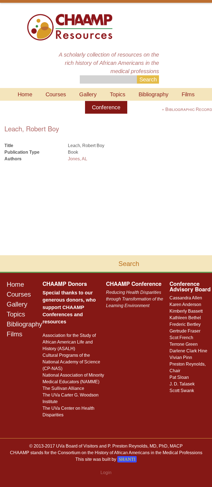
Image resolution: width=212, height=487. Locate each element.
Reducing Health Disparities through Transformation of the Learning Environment (134, 299)
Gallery (88, 94)
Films (188, 94)
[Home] (70, 26)
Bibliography (153, 94)
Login (106, 472)
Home (25, 94)
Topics (117, 94)
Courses (56, 94)
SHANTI (127, 459)
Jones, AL (77, 158)
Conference (106, 107)
